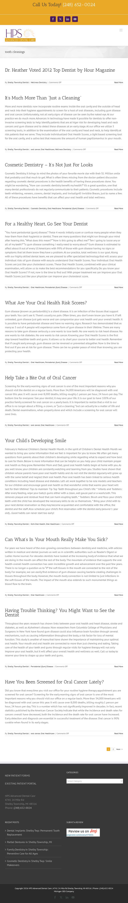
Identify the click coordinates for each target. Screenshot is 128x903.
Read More (118, 82)
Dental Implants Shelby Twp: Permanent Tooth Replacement (33, 832)
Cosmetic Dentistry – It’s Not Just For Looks (49, 165)
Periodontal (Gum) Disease (73, 208)
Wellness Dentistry (39, 82)
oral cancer (35, 149)
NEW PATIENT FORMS (17, 775)
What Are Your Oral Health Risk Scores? (46, 302)
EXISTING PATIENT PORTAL (20, 783)
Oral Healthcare (47, 149)
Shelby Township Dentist (18, 82)
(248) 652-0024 (23, 807)
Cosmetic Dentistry (39, 208)
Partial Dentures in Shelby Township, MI (29, 842)
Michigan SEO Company (64, 891)
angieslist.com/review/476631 (80, 835)
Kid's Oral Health (38, 524)
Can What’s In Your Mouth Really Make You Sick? (56, 539)
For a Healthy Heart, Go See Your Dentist (46, 224)
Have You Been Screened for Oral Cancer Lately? (54, 682)
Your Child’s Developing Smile (35, 440)
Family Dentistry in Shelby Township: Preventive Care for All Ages (27, 851)
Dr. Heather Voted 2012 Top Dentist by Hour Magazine (60, 70)
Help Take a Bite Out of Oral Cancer (40, 377)
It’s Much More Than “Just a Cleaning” (43, 98)
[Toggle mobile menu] (121, 30)
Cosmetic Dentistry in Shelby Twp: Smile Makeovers (29, 863)
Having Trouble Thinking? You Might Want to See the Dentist (60, 613)
